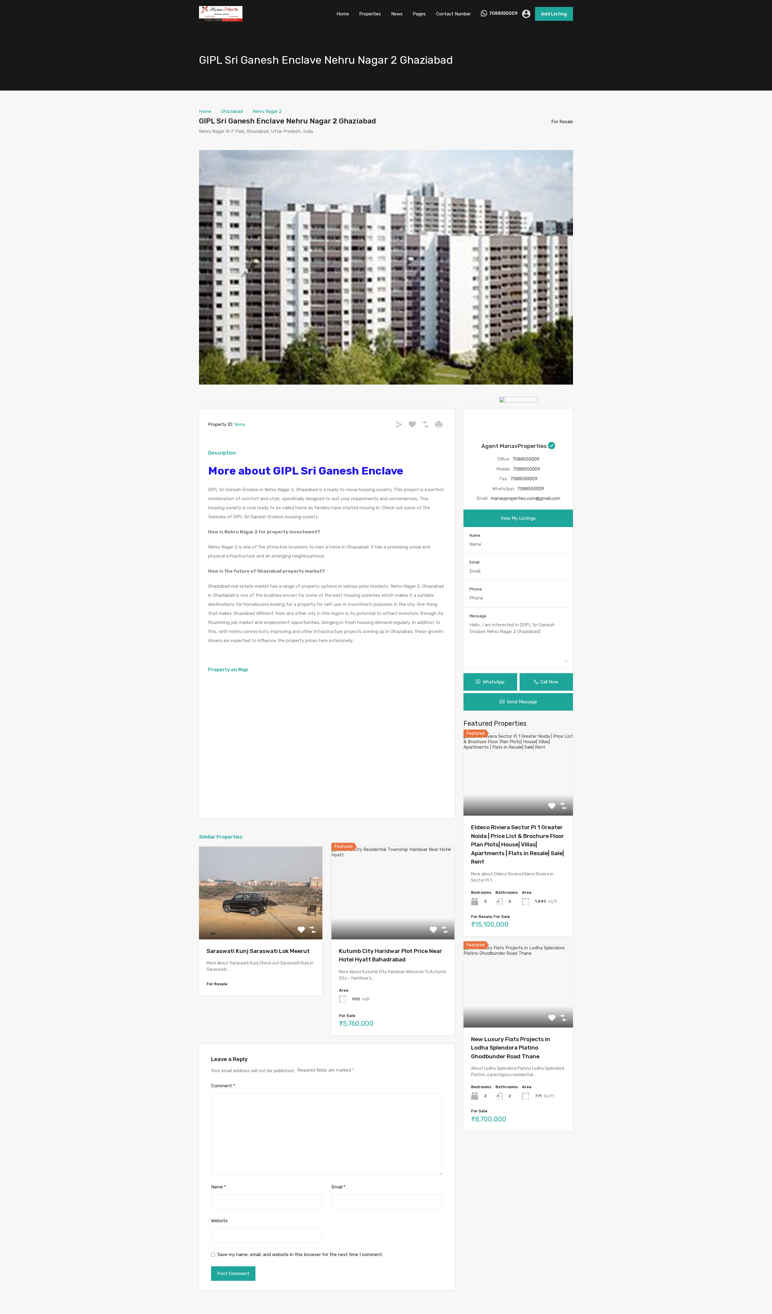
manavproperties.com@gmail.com (525, 498)
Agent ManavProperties (514, 446)
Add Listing (554, 14)
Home (343, 14)
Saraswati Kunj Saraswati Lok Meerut (258, 951)
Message (478, 616)
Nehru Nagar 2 (267, 111)
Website (219, 1220)
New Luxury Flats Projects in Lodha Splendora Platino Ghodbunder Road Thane (510, 1048)
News (397, 14)
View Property (261, 920)
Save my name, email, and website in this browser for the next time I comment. (300, 1254)
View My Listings (518, 518)
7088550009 (503, 13)
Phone (476, 589)
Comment (223, 1086)
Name (218, 1187)
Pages (419, 14)
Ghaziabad (232, 111)
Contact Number (453, 14)
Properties (370, 14)
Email (338, 1187)
